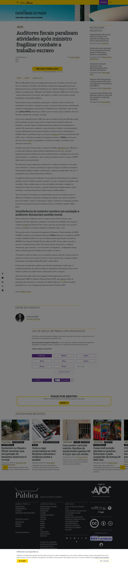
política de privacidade (101, 557)
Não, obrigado (104, 561)
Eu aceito (22, 561)
